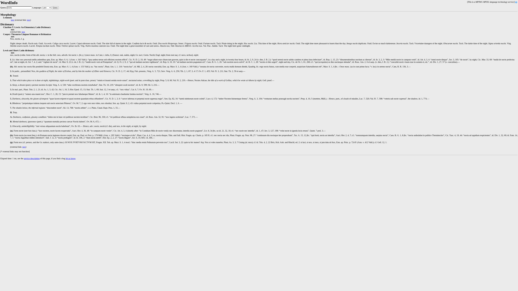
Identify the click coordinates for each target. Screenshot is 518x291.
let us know (71, 158)
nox (12, 20)
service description (32, 158)
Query (55, 8)
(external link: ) (21, 20)
